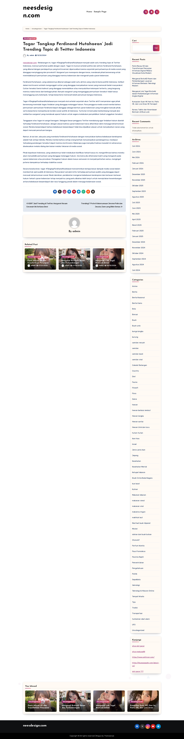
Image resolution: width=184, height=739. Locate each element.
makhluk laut (137, 518)
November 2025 (138, 180)
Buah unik (136, 326)
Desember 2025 (138, 174)
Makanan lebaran (139, 495)
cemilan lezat (137, 354)
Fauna (134, 382)
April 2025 (136, 219)
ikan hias (135, 439)
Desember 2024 (138, 242)
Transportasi (137, 613)
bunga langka (137, 331)
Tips (134, 602)
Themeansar (109, 736)
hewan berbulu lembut (141, 410)
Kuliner (135, 489)
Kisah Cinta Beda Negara (142, 478)
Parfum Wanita (138, 546)
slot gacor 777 (137, 671)
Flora (134, 393)
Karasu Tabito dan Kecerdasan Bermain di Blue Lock (144, 111)
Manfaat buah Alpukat (141, 523)
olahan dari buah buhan (142, 534)
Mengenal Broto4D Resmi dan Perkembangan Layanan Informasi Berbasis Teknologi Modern (144, 82)
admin (32, 55)
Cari (134, 41)
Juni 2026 (136, 152)
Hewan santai (137, 422)
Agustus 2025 (138, 197)
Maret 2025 (137, 225)
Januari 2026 (137, 169)
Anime (134, 286)
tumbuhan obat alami (141, 619)
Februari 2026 (138, 163)
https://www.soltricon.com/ (143, 657)
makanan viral (138, 506)
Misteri (135, 529)
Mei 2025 (136, 214)
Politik (134, 574)
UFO (134, 625)
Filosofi (135, 388)
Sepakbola (136, 580)
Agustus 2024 (138, 265)
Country (135, 371)
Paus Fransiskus (138, 551)
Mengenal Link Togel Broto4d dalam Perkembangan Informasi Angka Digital (145, 93)
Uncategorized (30, 38)
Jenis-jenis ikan (138, 450)
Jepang (135, 455)
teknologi (136, 585)
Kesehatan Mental (139, 467)
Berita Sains (137, 303)
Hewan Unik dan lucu (141, 427)
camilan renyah (138, 343)
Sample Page (100, 12)
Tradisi (135, 608)
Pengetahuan (137, 568)
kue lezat (136, 484)
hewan (135, 405)
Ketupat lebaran (138, 472)
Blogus (98, 736)
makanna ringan (138, 512)
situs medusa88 (138, 652)
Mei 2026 (136, 157)
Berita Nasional (138, 298)
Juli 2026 (136, 146)
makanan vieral (138, 501)
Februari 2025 (138, 231)
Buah (134, 320)
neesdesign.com (30, 63)
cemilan (135, 348)
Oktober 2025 (137, 186)
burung (135, 337)
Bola (134, 309)
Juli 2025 (136, 203)
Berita (134, 292)
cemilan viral (137, 360)
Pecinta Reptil (138, 557)
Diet (134, 377)
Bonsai (135, 314)
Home (89, 12)
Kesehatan (136, 461)
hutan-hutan (137, 433)
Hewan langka (138, 416)
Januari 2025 (137, 236)
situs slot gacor (138, 646)
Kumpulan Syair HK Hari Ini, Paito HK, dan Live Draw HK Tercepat (145, 103)
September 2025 (139, 191)
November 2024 (138, 248)
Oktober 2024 (137, 253)
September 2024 (139, 259)
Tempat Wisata (138, 596)
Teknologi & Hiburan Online (143, 591)
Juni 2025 (136, 208)
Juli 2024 (136, 270)
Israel (134, 444)
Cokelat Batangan (139, 365)
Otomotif (136, 540)
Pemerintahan (138, 563)
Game (134, 399)
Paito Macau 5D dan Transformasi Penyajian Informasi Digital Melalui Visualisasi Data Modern (142, 69)
